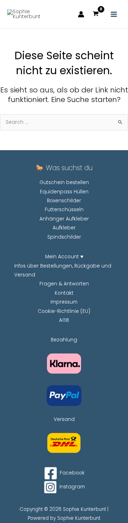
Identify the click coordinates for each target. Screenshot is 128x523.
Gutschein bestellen (64, 182)
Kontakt (64, 293)
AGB (64, 320)
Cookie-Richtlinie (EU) (64, 311)
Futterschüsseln (64, 209)
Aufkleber (64, 227)
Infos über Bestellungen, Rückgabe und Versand (62, 270)
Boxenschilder (64, 200)
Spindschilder (64, 237)
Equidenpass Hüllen (64, 191)
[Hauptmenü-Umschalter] (114, 14)
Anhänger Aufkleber (64, 218)
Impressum (64, 302)
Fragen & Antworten (64, 283)
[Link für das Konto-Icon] (81, 14)
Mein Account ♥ (64, 256)
